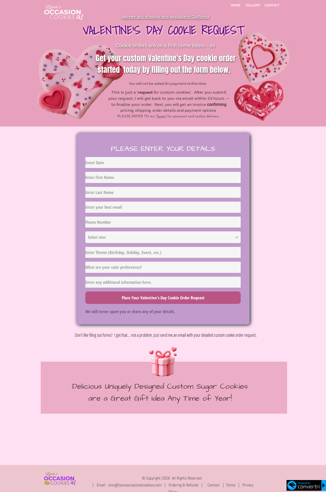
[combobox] (163, 237)
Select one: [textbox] (97, 237)
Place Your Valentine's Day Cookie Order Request (163, 298)
